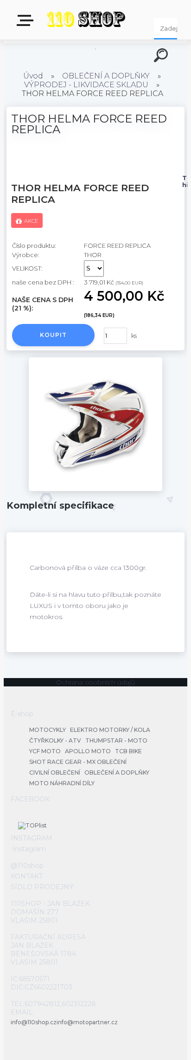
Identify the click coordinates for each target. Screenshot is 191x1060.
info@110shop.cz (34, 1022)
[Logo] (86, 20)
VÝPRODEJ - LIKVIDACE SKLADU (86, 84)
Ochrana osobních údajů (95, 682)
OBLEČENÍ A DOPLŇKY (106, 75)
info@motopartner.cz (87, 1022)
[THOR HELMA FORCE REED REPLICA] (95, 489)
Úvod (33, 75)
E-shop (27, 23)
